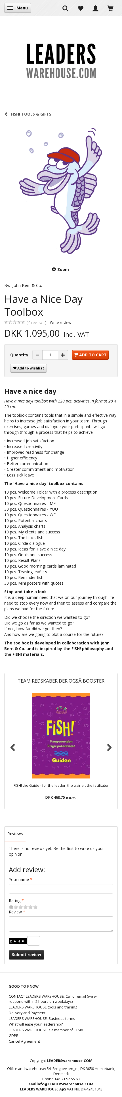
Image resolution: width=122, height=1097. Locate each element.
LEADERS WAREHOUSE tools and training (43, 1007)
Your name (19, 879)
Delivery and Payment (27, 1012)
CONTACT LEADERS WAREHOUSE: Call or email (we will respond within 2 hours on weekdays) (54, 999)
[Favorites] (80, 8)
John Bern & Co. (27, 285)
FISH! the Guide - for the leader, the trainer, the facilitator (61, 785)
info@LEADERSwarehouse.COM (65, 1084)
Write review (60, 322)
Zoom (63, 269)
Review (15, 912)
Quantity (20, 355)
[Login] (95, 8)
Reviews (15, 833)
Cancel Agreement (24, 1041)
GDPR (13, 1035)
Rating (14, 900)
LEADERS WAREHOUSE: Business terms (42, 1018)
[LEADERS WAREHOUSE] (61, 60)
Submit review (26, 954)
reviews (36, 322)
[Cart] (110, 8)
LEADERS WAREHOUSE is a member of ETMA (46, 1030)
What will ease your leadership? (36, 1024)
